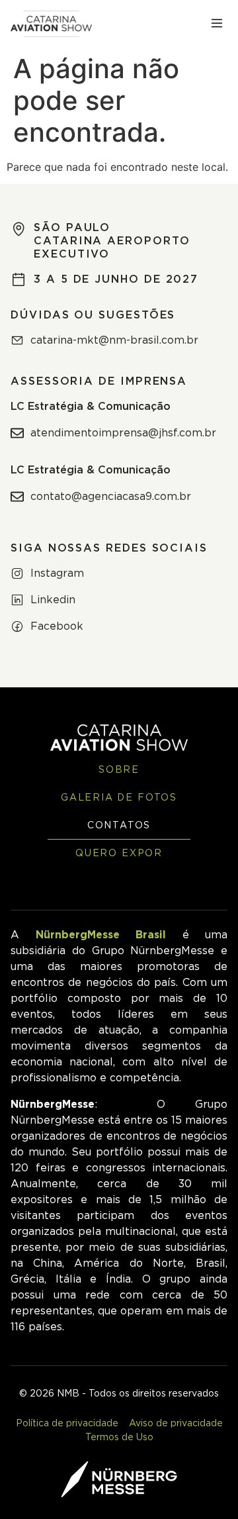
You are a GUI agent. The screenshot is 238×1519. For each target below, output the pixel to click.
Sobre (119, 770)
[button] (216, 24)
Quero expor (119, 853)
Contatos (119, 825)
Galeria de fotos (119, 798)
